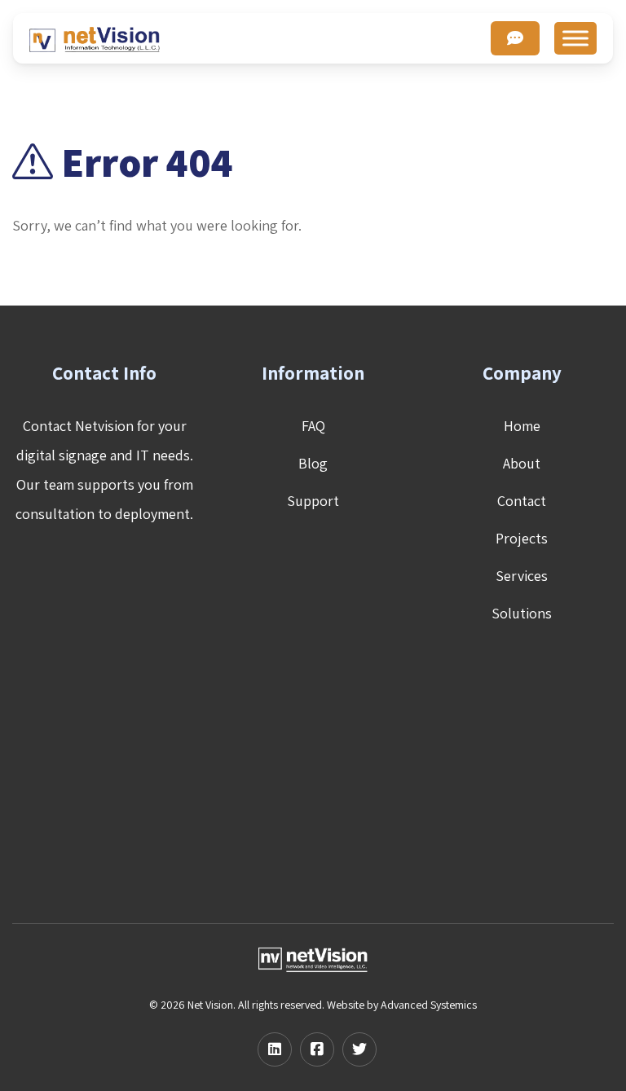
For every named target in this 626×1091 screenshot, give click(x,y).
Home (522, 425)
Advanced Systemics (429, 1004)
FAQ (313, 425)
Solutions (522, 613)
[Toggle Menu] (575, 38)
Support (313, 500)
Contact (521, 500)
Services (522, 575)
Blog (313, 463)
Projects (522, 538)
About (521, 463)
